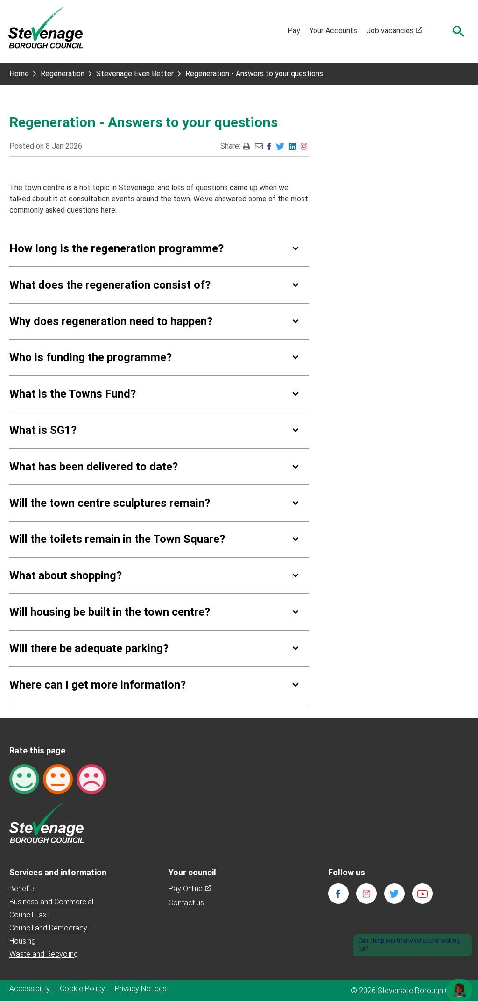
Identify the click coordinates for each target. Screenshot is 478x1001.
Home (19, 73)
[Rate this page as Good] (24, 778)
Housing (22, 941)
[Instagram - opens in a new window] (303, 146)
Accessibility (29, 988)
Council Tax (28, 914)
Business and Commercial (51, 901)
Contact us (186, 902)
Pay (294, 30)
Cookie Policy (82, 988)
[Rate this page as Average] (58, 778)
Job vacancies (394, 30)
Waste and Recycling (43, 954)
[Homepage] (45, 27)
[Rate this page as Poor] (91, 778)
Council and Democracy (48, 927)
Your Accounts (333, 30)
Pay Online (190, 888)
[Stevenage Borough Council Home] (46, 821)
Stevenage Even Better (135, 73)
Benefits (22, 888)
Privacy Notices (141, 988)
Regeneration (62, 73)
